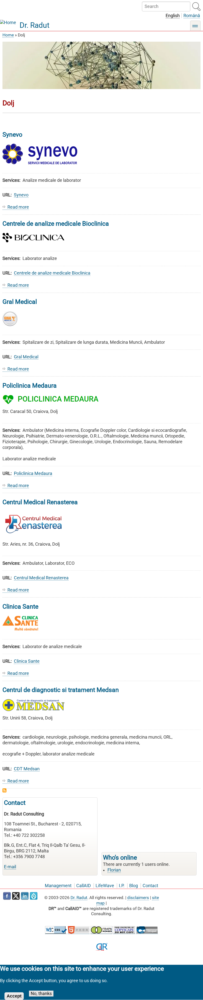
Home (8, 34)
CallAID (83, 885)
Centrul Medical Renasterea (41, 577)
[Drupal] (34, 896)
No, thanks (41, 993)
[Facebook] (7, 896)
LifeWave (105, 885)
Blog (133, 885)
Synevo (21, 194)
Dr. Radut (35, 25)
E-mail (10, 866)
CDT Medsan (27, 768)
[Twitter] (16, 896)
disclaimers (138, 897)
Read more (18, 207)
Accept (14, 996)
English (173, 15)
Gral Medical (26, 356)
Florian (114, 870)
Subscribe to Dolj (4, 790)
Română (191, 15)
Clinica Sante (27, 661)
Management (58, 885)
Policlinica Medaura (33, 473)
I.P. (122, 885)
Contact (150, 885)
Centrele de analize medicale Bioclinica (52, 273)
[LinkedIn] (25, 896)
